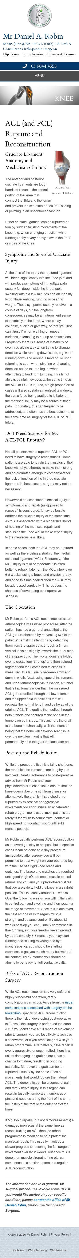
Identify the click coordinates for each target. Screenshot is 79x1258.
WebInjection (58, 1250)
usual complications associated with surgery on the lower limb (39, 1007)
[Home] (39, 15)
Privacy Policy (60, 1234)
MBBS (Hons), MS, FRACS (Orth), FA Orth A (37, 44)
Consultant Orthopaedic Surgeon (30, 49)
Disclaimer (18, 1250)
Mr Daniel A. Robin (33, 36)
